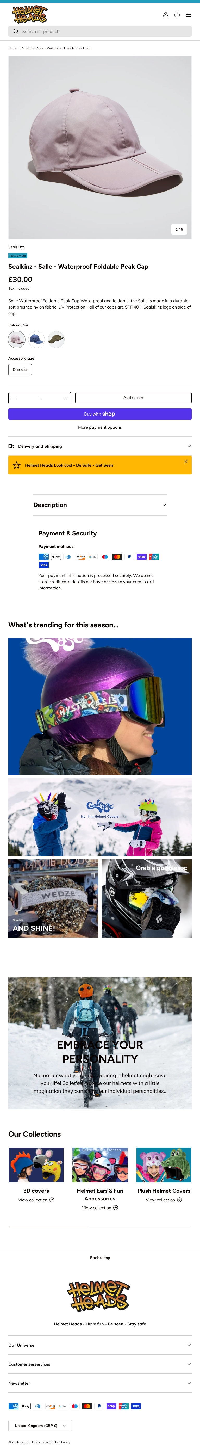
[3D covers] (36, 1165)
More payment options (100, 427)
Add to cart (133, 397)
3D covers (36, 1190)
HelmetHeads (30, 1442)
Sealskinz (16, 247)
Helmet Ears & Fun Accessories (100, 1194)
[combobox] (100, 31)
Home (12, 48)
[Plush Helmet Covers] (163, 1165)
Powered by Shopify (55, 1442)
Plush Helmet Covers (164, 1190)
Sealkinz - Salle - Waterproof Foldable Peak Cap (56, 48)
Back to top (100, 1257)
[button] (177, 14)
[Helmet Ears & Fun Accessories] (99, 1165)
